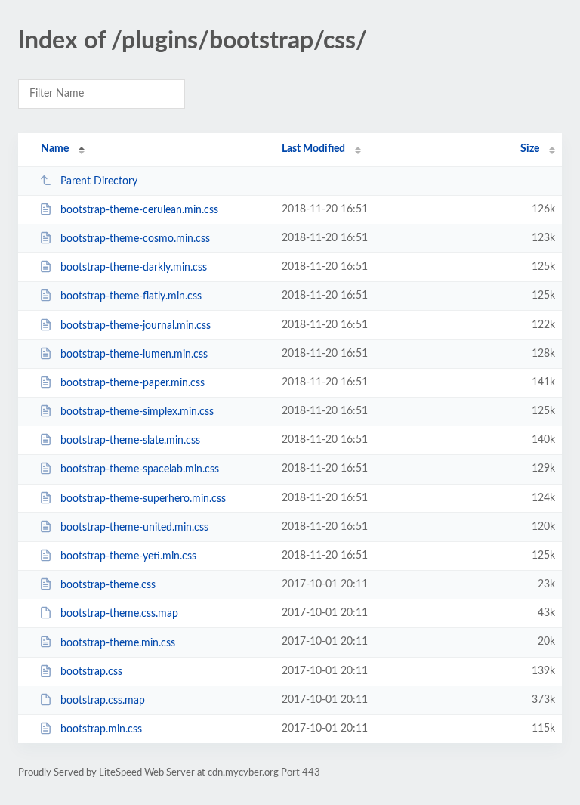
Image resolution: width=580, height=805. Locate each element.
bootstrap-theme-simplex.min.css (137, 412)
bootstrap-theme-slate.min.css (130, 440)
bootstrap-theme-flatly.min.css (131, 296)
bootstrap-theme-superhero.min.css (143, 499)
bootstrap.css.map (102, 700)
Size (529, 149)
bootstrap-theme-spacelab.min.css (139, 469)
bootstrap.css (91, 672)
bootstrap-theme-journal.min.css (135, 325)
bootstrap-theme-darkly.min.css (133, 267)
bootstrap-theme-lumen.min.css (134, 354)
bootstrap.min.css (101, 729)
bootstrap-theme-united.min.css (134, 527)
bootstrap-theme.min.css (117, 642)
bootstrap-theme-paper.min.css (132, 383)
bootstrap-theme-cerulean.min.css (139, 210)
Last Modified (313, 149)
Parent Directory (98, 181)
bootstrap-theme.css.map (119, 613)
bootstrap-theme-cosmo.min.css (135, 239)
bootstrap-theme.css (108, 585)
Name (55, 149)
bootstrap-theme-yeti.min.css (128, 556)
